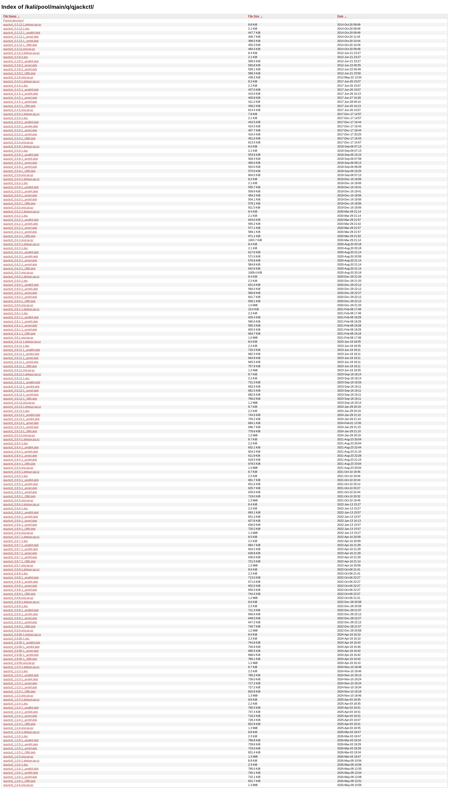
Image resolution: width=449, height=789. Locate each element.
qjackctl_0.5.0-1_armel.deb (20, 130)
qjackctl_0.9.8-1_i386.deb (19, 593)
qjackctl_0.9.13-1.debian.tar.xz (22, 406)
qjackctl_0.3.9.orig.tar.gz (18, 77)
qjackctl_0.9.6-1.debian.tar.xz (21, 504)
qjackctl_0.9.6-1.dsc (15, 508)
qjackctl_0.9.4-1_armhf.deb (20, 459)
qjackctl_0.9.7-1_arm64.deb (20, 549)
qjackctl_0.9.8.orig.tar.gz (18, 597)
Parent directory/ (13, 20)
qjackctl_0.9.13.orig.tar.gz (19, 435)
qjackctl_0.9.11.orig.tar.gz (19, 370)
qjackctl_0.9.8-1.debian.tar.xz (21, 569)
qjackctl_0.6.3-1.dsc (15, 248)
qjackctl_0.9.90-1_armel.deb (21, 650)
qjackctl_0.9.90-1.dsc (16, 638)
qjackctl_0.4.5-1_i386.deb (19, 106)
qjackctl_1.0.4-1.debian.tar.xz (21, 699)
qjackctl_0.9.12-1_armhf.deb (21, 394)
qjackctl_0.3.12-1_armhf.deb (21, 40)
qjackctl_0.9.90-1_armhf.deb (21, 654)
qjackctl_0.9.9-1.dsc (15, 606)
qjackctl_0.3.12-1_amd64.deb (21, 32)
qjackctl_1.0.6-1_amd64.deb (21, 768)
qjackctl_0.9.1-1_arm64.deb (20, 321)
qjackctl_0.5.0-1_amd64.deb (21, 122)
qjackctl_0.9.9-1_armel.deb (20, 618)
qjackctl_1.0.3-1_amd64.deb (21, 675)
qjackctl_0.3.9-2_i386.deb (19, 73)
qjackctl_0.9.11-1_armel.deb (20, 358)
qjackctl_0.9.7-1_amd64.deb (21, 545)
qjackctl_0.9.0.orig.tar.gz (18, 305)
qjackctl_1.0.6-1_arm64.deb (20, 772)
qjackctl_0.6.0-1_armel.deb (20, 195)
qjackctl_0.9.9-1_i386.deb (19, 626)
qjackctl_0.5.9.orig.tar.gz (18, 175)
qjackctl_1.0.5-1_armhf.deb (20, 748)
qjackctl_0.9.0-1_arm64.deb (20, 288)
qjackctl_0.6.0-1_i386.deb (19, 203)
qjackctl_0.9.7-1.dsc (15, 541)
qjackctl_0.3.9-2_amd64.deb (21, 61)
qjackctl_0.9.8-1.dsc (15, 573)
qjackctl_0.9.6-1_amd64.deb (21, 512)
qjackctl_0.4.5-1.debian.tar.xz (21, 81)
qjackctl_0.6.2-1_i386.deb (19, 236)
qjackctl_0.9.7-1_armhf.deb (20, 557)
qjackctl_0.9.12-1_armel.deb (21, 390)
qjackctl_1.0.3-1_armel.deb (20, 683)
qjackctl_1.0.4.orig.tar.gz (18, 728)
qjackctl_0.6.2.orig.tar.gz (18, 240)
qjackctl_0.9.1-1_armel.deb (20, 325)
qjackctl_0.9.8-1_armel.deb (20, 585)
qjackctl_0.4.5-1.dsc (15, 85)
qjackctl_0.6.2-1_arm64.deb (20, 223)
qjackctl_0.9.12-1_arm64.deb (21, 386)
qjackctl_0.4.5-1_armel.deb (20, 97)
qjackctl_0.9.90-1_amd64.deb (21, 642)
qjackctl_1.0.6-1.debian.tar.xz (21, 760)
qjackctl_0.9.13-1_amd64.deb (21, 415)
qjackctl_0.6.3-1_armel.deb (20, 260)
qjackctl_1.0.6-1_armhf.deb (20, 776)
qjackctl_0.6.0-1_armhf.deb (20, 199)
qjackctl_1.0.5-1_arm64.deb (20, 744)
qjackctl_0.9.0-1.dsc (15, 280)
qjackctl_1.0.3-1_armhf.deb (20, 687)
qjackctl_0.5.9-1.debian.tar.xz (21, 146)
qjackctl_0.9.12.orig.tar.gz (19, 402)
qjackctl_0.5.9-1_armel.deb (20, 162)
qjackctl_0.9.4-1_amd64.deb (21, 447)
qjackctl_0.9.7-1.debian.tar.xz (21, 536)
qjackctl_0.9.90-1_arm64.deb (21, 646)
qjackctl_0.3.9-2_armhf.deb (20, 69)
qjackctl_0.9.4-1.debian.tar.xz (21, 439)
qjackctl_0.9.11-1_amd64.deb (21, 349)
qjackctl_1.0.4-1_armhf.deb (20, 720)
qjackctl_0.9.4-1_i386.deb (19, 463)
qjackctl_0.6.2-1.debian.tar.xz (21, 211)
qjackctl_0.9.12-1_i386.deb (20, 398)
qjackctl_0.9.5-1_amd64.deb (21, 480)
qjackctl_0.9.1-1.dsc (15, 313)
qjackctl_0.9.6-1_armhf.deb (20, 524)
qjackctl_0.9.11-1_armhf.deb (20, 362)
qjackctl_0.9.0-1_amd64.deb (21, 284)
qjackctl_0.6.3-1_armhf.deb (20, 264)
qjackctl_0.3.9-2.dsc (15, 57)
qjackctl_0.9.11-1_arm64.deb (21, 353)
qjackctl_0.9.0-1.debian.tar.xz (21, 276)
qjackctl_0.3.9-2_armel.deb (20, 65)
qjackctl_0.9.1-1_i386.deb (19, 333)
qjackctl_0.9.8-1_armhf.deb (20, 589)
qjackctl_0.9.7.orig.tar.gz (18, 565)
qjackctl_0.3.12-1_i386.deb (20, 44)
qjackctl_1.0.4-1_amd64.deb (21, 707)
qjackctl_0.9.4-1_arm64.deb (20, 451)
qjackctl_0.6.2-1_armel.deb (20, 227)
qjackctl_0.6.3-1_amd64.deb (21, 252)
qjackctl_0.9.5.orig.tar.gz (18, 500)
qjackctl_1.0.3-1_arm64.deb (20, 679)
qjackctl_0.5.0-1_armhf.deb (20, 134)
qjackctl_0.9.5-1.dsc (15, 476)
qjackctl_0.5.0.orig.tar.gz (18, 142)
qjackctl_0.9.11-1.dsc (16, 345)
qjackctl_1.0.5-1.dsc (15, 736)
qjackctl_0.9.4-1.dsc (15, 443)
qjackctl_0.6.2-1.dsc (15, 215)
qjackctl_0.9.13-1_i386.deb (20, 431)
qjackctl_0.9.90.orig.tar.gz (19, 663)
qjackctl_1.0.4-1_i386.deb (19, 724)
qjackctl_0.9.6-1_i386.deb (19, 528)
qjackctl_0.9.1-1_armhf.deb (20, 329)
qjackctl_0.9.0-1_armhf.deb (20, 297)
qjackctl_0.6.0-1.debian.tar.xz (21, 179)
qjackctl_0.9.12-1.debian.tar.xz (22, 374)
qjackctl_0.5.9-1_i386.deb (19, 171)
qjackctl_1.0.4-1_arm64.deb (20, 711)
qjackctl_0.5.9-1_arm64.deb (20, 158)
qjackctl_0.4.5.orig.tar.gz (18, 110)
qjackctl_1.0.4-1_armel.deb (20, 715)
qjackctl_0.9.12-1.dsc (16, 378)
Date (340, 16)
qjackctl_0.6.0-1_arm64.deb (20, 191)
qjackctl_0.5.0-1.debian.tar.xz (21, 114)
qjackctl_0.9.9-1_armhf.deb (20, 622)
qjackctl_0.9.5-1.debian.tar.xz (21, 471)
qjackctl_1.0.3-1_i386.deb (19, 691)
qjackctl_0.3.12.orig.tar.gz (19, 49)
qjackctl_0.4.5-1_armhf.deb (20, 101)
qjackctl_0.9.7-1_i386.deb (19, 561)
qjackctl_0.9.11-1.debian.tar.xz (22, 341)
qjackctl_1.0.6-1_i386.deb (19, 781)
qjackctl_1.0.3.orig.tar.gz (18, 695)
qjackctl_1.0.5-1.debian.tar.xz (21, 732)
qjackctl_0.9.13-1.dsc (16, 410)
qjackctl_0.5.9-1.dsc (15, 150)
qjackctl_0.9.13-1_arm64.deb (21, 419)
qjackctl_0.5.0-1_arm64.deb (20, 126)
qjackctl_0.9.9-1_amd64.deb (21, 610)
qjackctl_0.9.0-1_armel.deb (20, 292)
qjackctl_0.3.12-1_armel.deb (21, 36)
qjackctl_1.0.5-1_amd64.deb (21, 740)
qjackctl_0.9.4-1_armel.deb (20, 455)
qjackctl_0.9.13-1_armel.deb (21, 423)
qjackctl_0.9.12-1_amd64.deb (21, 382)
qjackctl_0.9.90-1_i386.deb (20, 658)
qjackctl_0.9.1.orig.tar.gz (18, 337)
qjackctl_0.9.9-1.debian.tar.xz (21, 601)
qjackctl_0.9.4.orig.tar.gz (18, 467)
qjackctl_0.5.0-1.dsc (15, 118)
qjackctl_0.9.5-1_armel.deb (20, 488)
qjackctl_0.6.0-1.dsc (15, 183)
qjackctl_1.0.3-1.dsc (15, 671)
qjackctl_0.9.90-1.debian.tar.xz (22, 634)
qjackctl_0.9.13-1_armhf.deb (21, 427)
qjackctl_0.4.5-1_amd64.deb (21, 89)
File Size (253, 16)
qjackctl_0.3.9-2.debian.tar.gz (21, 53)
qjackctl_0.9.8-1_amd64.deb (21, 577)
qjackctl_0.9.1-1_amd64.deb (21, 317)
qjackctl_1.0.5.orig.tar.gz (18, 756)
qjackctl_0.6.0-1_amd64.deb (21, 187)
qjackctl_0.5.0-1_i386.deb (19, 138)
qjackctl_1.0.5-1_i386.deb (19, 752)
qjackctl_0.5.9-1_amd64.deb (21, 154)
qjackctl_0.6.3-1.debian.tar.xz (21, 244)
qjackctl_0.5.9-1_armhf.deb (20, 166)
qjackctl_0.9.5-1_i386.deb (19, 496)
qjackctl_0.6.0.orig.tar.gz (18, 207)
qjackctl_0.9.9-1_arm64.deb (20, 614)
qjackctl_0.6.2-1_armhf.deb (20, 231)
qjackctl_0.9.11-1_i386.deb (20, 366)
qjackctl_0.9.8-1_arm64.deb (20, 581)
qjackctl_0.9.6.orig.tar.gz (18, 532)
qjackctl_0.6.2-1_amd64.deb (21, 219)
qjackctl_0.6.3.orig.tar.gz (18, 272)
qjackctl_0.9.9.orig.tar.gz (18, 630)
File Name (9, 16)
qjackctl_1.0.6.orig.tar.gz (18, 785)
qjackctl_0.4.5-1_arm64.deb (20, 93)
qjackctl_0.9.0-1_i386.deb (19, 301)
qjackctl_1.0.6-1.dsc (15, 764)
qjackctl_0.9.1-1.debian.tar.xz (21, 309)
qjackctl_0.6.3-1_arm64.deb (20, 256)
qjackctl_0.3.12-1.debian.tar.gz (22, 24)
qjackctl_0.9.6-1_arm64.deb (20, 516)
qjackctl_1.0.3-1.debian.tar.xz (21, 667)
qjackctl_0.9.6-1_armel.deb (20, 520)
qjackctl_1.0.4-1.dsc (15, 703)
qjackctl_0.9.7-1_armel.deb (20, 553)
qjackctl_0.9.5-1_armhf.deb (20, 492)
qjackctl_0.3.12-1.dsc (16, 28)
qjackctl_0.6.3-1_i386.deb (19, 268)
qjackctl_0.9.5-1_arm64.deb (20, 484)
